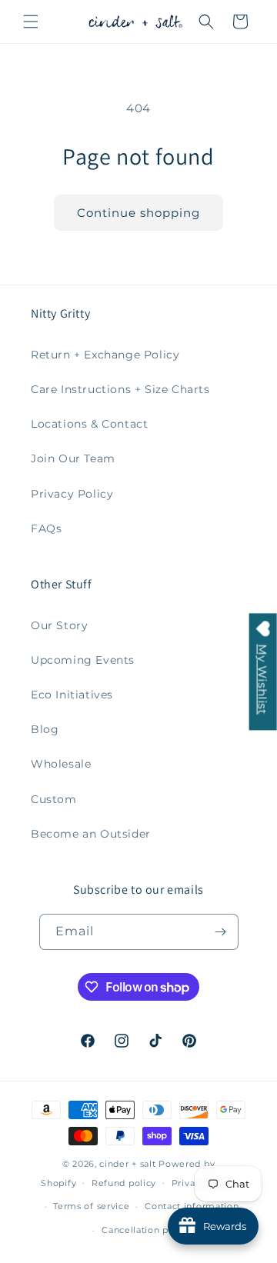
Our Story (59, 625)
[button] (31, 21)
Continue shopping (138, 212)
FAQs (46, 528)
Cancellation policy (146, 1230)
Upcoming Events (83, 660)
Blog (44, 729)
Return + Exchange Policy (105, 355)
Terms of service (91, 1206)
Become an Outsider (91, 834)
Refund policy (124, 1183)
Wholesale (61, 764)
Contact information (192, 1206)
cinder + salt (127, 1163)
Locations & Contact (89, 424)
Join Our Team (73, 458)
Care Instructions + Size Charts (120, 389)
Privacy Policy (72, 494)
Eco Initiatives (72, 694)
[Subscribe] (221, 932)
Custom (54, 799)
